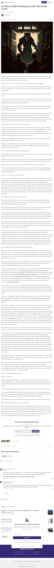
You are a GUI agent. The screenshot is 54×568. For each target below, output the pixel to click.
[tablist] (7, 456)
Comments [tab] (4, 456)
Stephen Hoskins (11, 514)
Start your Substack (24, 563)
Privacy (29, 561)
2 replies (7, 493)
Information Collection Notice (26, 542)
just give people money (13, 282)
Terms (32, 561)
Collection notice (37, 561)
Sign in (50, 2)
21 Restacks (18, 441)
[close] (40, 518)
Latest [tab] (6, 506)
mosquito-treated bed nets (23, 276)
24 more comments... (5, 499)
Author (5, 470)
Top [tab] (3, 506)
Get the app (32, 563)
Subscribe (44, 2)
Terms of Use (33, 541)
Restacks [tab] (10, 456)
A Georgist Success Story (7, 512)
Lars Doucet (7, 14)
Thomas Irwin (6, 481)
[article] (27, 513)
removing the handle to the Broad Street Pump (26, 274)
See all (4, 536)
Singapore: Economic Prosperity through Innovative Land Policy (20, 510)
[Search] (51, 506)
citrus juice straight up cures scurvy (28, 271)
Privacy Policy (37, 542)
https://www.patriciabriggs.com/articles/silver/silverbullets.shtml (19, 476)
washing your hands (41, 276)
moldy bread (45, 271)
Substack (21, 566)
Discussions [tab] (12, 506)
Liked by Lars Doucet (8, 483)
